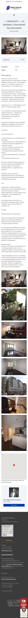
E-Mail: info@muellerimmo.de (8, 579)
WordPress (11, 605)
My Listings (14, 505)
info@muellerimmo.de (6, 550)
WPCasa (17, 605)
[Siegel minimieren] (26, 609)
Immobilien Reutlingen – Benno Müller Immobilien (14, 602)
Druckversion (13, 31)
